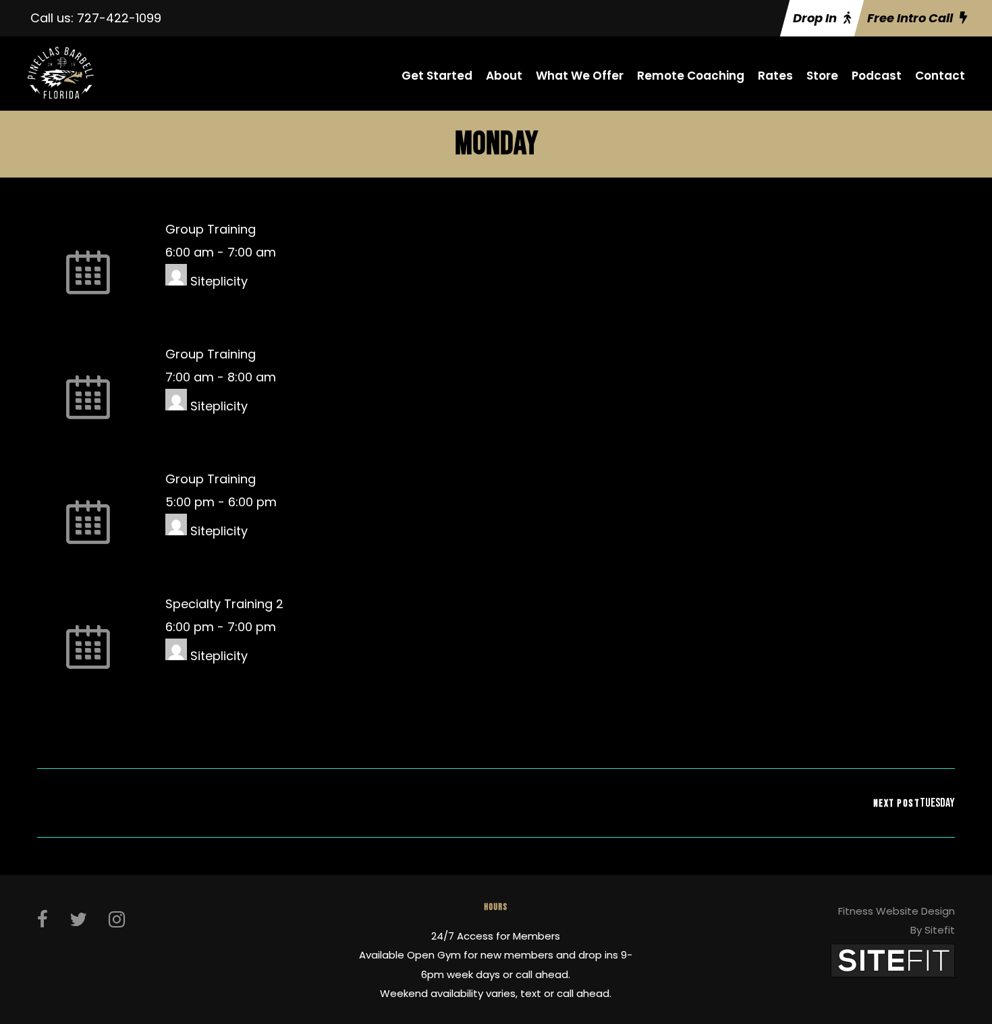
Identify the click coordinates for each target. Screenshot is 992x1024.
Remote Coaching (690, 76)
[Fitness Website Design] (893, 959)
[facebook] (42, 920)
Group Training (210, 229)
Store (822, 76)
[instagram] (117, 920)
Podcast (877, 76)
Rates (775, 76)
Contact (940, 76)
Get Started (437, 76)
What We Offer (580, 76)
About (504, 76)
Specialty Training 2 (224, 603)
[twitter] (78, 920)
